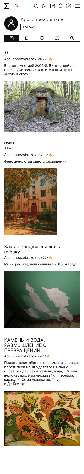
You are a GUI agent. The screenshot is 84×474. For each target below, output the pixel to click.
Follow (28, 27)
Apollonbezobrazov (20, 59)
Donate (21, 6)
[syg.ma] (6, 6)
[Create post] (52, 6)
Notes (9, 143)
